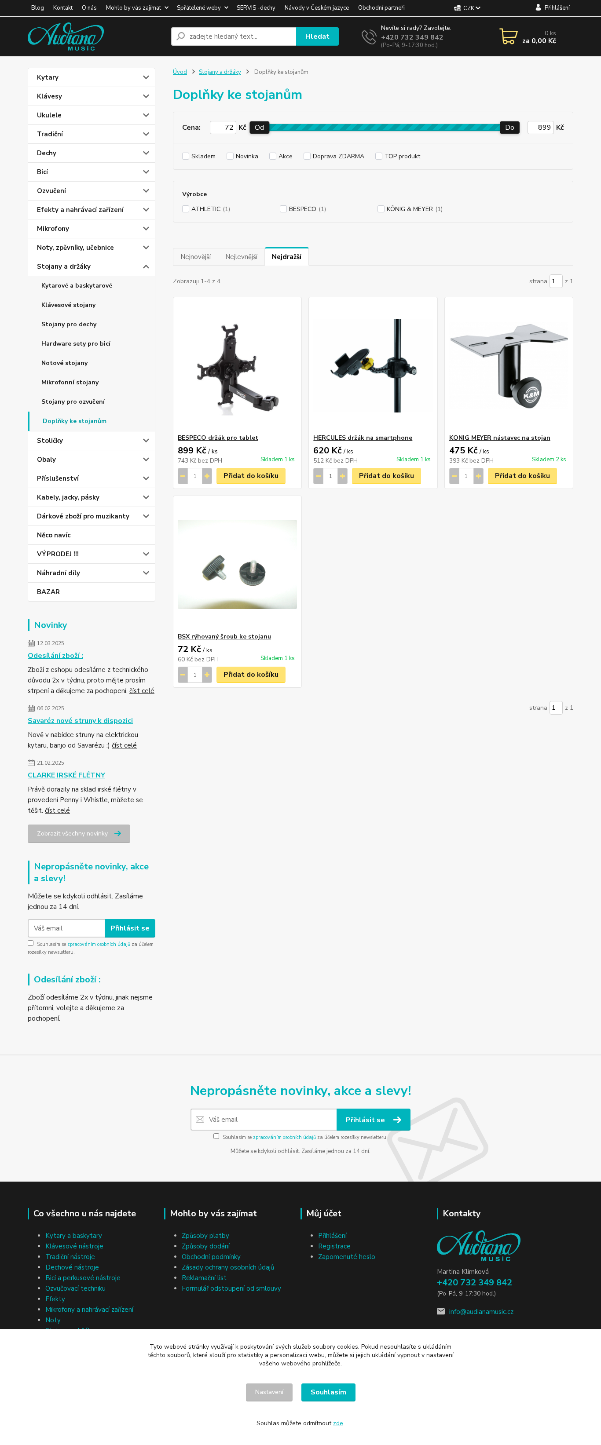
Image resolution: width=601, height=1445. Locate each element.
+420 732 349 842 (412, 37)
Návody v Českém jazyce (317, 8)
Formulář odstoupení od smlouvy (231, 1288)
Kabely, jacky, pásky (68, 497)
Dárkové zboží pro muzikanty (83, 516)
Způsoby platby (205, 1235)
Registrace (334, 1246)
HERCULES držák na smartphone (362, 438)
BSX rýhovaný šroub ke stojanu (224, 636)
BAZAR (48, 591)
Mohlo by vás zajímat (133, 8)
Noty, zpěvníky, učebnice (75, 247)
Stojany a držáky (64, 266)
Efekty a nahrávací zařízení (80, 209)
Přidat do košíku (251, 476)
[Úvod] (96, 36)
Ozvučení (51, 190)
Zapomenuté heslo (346, 1256)
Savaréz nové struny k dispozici (80, 721)
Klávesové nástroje (74, 1246)
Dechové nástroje (72, 1267)
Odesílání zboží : (55, 655)
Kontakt (63, 8)
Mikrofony (53, 228)
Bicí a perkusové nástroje (83, 1277)
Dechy (46, 153)
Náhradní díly (58, 573)
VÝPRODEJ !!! (58, 554)
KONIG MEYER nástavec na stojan (499, 438)
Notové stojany (64, 363)
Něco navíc (53, 535)
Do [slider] (509, 127)
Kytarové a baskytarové (76, 285)
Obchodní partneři (381, 8)
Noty (53, 1320)
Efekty (55, 1299)
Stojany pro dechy (68, 324)
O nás (89, 8)
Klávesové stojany (68, 305)
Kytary (48, 77)
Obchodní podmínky (211, 1256)
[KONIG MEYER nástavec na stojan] (508, 365)
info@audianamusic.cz (481, 1311)
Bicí (42, 172)
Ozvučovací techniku (75, 1288)
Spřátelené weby (199, 8)
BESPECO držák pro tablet (218, 438)
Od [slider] (259, 127)
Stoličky (50, 440)
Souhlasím (328, 1392)
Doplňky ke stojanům (74, 421)
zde (338, 1423)
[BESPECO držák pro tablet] (237, 365)
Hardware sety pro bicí (75, 343)
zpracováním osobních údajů (98, 944)
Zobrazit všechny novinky (72, 833)
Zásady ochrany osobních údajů (228, 1267)
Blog (37, 8)
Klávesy (49, 96)
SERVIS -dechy (256, 8)
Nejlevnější (241, 256)
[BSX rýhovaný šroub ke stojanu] (237, 564)
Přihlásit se (130, 928)
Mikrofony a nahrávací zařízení (89, 1309)
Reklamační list (204, 1277)
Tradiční (50, 134)
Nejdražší (286, 256)
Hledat (317, 36)
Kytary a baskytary (73, 1235)
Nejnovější (195, 256)
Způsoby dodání (206, 1246)
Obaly (46, 459)
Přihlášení (332, 1235)
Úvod (180, 72)
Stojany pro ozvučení (73, 402)
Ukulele (49, 115)
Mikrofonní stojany (70, 382)
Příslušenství (58, 478)
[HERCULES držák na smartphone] (372, 365)
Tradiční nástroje (70, 1256)
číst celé (141, 690)
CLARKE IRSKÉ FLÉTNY (66, 775)
